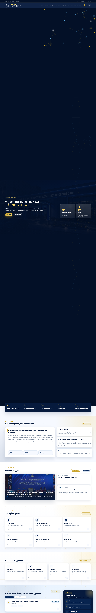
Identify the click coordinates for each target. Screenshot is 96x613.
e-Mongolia (17, 1)
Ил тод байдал (60, 5)
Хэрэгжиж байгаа (9, 597)
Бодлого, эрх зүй (8, 1)
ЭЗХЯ (13, 1)
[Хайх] (89, 5)
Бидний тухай (41, 5)
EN (86, 5)
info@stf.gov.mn (88, 1)
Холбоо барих (79, 5)
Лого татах (8, 214)
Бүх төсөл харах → (55, 591)
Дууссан (17, 597)
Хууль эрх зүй (54, 5)
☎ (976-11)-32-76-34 (80, 1)
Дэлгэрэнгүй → (86, 423)
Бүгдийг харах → (86, 513)
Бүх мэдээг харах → (76, 470)
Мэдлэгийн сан (73, 5)
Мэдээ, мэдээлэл (48, 5)
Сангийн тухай (18, 214)
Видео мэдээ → (86, 470)
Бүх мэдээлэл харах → (84, 560)
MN (84, 5)
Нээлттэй (23, 597)
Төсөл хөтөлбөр (67, 5)
